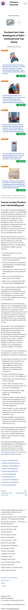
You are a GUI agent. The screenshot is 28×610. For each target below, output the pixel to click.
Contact (3, 586)
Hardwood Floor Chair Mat (9, 526)
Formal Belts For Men (7, 548)
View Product (21, 76)
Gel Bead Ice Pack (6, 556)
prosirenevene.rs (13, 609)
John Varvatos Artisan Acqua (10, 562)
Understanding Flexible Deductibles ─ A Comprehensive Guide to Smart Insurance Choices (13, 512)
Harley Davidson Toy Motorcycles (11, 567)
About (3, 583)
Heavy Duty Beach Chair (8, 529)
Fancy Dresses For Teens (9, 540)
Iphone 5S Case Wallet (8, 543)
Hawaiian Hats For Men (8, 559)
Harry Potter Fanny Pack (8, 570)
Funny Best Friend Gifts (8, 554)
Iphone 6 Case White (7, 537)
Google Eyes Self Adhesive (9, 546)
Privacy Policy (5, 580)
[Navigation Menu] (25, 3)
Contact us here (10, 452)
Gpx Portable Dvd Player (8, 535)
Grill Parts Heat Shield (7, 551)
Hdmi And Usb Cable (7, 565)
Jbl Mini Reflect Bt (6, 532)
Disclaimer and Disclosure (9, 578)
